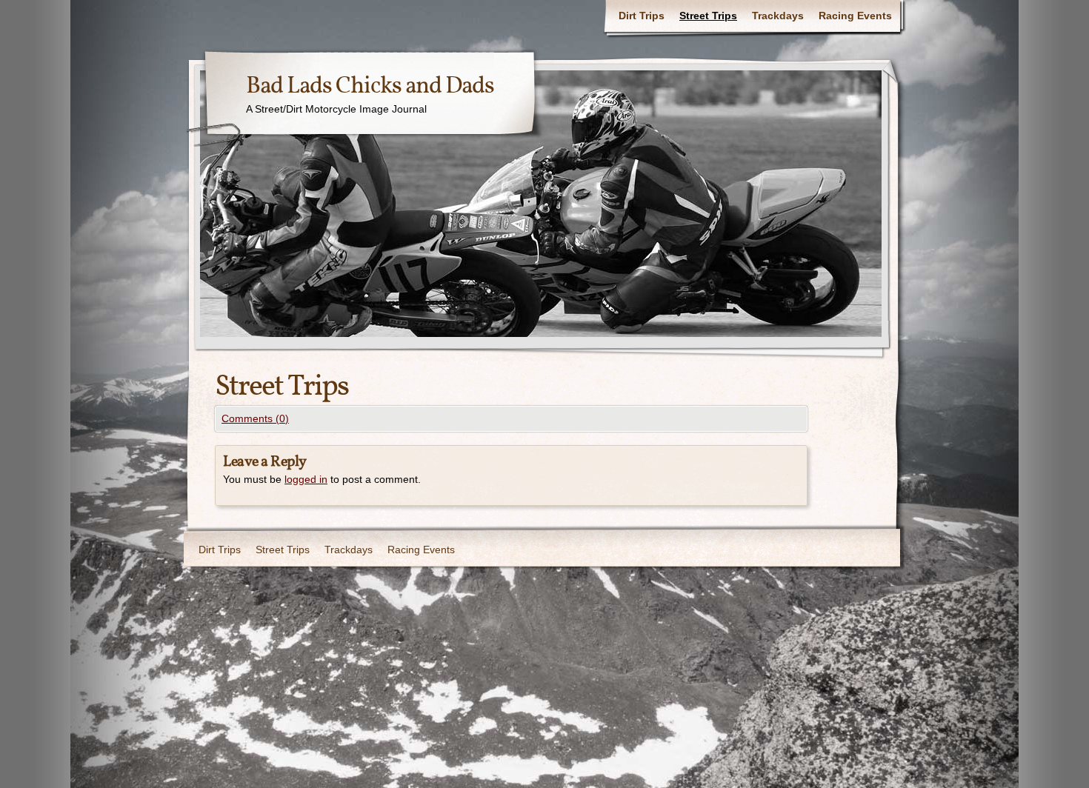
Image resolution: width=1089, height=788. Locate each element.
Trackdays (778, 15)
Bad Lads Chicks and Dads (370, 86)
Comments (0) (255, 418)
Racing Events (855, 15)
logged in (305, 479)
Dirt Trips (642, 15)
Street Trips (708, 15)
